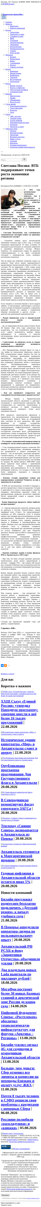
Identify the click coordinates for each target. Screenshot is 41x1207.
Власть (8, 84)
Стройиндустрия (16, 36)
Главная (8, 22)
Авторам (13, 141)
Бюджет (13, 57)
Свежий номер (16, 118)
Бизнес (8, 69)
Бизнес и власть (16, 86)
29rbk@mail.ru (32, 1140)
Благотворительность (18, 106)
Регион (8, 30)
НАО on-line (14, 53)
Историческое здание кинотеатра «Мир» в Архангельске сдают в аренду (19, 746)
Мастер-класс (15, 96)
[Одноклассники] (5, 665)
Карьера (8, 94)
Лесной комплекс (17, 43)
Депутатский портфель (19, 90)
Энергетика (14, 32)
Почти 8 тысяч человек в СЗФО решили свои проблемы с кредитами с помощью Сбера (20, 1102)
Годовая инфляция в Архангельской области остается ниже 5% (20, 877)
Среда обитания (16, 108)
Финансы (9, 55)
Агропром (14, 40)
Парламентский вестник (19, 123)
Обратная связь (11, 129)
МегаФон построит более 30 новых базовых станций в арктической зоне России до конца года (20, 997)
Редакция (13, 125)
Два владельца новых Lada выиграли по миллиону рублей (18, 974)
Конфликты (14, 75)
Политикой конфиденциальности (19, 1189)
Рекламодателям (16, 133)
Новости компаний (17, 28)
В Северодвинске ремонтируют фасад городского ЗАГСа (17, 804)
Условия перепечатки (18, 145)
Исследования (15, 79)
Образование (15, 100)
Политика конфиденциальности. (22, 1142)
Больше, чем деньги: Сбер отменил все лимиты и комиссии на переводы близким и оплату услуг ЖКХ (19, 1076)
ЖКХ (12, 38)
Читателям (14, 135)
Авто (12, 112)
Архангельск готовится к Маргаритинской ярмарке (20, 856)
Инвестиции (15, 59)
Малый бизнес (15, 73)
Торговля (13, 77)
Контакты (14, 143)
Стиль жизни (10, 104)
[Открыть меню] (4, 17)
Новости (8, 24)
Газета (7, 114)
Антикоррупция (16, 92)
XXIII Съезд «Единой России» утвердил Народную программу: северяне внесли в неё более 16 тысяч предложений (19, 711)
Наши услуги (15, 139)
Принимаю (5, 1195)
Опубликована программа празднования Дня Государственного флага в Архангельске (19, 774)
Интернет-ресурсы (17, 137)
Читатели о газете (17, 127)
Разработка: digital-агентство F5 (33, 1198)
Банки (12, 61)
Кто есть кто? (15, 102)
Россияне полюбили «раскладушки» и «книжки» (17, 1123)
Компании (14, 71)
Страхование (15, 63)
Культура (13, 110)
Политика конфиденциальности (22, 147)
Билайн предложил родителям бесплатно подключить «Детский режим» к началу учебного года (19, 907)
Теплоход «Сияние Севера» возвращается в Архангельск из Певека (19, 832)
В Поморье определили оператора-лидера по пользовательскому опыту (20, 933)
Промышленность (17, 49)
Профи (12, 98)
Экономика (14, 45)
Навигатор (14, 26)
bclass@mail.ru (12, 1140)
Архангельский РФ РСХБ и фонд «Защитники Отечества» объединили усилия (20, 954)
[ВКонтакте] (2, 665)
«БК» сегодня (15, 116)
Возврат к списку (7, 674)
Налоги (13, 65)
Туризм (13, 51)
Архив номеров (16, 120)
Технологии (14, 82)
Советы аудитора (16, 67)
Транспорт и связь (17, 34)
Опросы (13, 131)
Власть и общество (17, 88)
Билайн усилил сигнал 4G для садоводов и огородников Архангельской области (20, 1051)
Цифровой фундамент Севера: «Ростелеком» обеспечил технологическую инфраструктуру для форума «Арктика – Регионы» (19, 1025)
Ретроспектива (16, 47)
